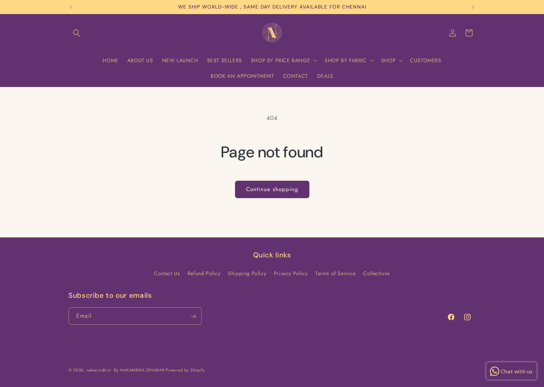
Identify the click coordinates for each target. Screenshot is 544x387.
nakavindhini (99, 370)
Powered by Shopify (185, 370)
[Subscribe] (193, 316)
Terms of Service (335, 273)
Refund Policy (204, 273)
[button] (76, 33)
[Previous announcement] (71, 7)
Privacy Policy (291, 273)
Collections (376, 273)
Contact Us (167, 273)
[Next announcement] (473, 7)
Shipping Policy (247, 273)
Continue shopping (272, 189)
